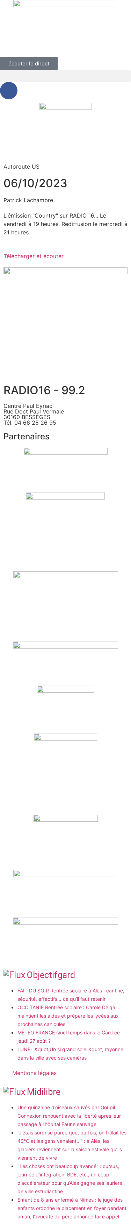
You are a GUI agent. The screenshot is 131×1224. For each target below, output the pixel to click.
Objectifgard (51, 975)
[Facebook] (8, 90)
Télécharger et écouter (33, 256)
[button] (65, 76)
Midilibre (43, 1092)
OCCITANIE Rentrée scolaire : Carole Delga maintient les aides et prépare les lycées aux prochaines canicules (68, 1015)
